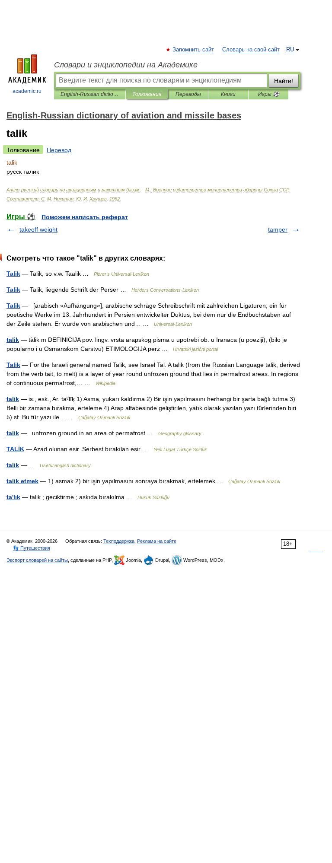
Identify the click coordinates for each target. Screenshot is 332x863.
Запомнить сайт (193, 50)
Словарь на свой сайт (251, 50)
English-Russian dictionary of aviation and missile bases (90, 94)
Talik (13, 273)
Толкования (146, 94)
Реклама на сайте (156, 541)
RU (290, 50)
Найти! (283, 80)
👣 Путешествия (31, 548)
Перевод (59, 149)
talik (12, 339)
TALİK (15, 449)
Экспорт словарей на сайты (37, 560)
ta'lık (13, 497)
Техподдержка (118, 541)
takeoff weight (38, 229)
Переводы (188, 94)
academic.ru (27, 91)
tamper (277, 229)
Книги (228, 94)
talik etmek (22, 481)
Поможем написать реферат (85, 216)
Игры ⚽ (268, 94)
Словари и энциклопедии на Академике (126, 65)
